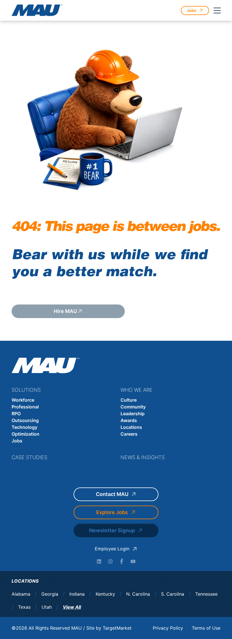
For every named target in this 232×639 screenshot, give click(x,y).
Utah (47, 607)
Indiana (77, 594)
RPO (16, 413)
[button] (217, 10)
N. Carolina (138, 594)
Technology (24, 427)
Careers (129, 434)
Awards (129, 420)
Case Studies (29, 457)
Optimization (25, 434)
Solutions (26, 390)
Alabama (21, 594)
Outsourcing (25, 420)
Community (133, 407)
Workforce (23, 400)
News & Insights (143, 457)
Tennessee (206, 594)
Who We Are (136, 390)
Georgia (49, 594)
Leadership (133, 413)
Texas (24, 607)
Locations (131, 427)
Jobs (17, 441)
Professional (25, 407)
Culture (129, 400)
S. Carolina (172, 594)
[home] (37, 10)
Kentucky (105, 594)
